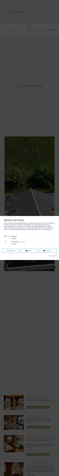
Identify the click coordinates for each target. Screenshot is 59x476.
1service (13, 238)
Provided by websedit (52, 255)
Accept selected (11, 250)
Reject (29, 250)
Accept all (48, 250)
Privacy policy (47, 229)
